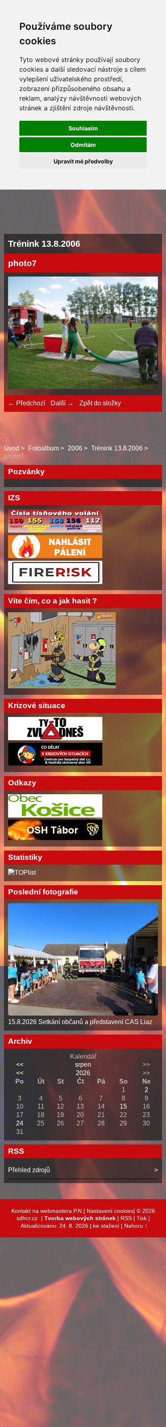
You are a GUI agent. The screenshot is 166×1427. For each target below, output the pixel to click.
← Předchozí (26, 403)
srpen (83, 1064)
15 (123, 1106)
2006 (75, 448)
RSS (126, 1218)
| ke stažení (105, 1226)
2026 (83, 1073)
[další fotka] (145, 334)
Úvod (11, 448)
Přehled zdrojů (29, 1170)
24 (19, 1123)
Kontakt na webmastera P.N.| (49, 1211)
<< (19, 1064)
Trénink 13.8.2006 (117, 448)
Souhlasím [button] (83, 128)
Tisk (142, 1218)
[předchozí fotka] (21, 334)
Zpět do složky (100, 403)
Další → (62, 403)
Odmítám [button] (83, 144)
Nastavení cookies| (112, 1211)
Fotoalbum (43, 448)
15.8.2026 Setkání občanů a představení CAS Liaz (80, 1021)
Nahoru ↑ (135, 1226)
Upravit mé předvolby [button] (83, 161)
